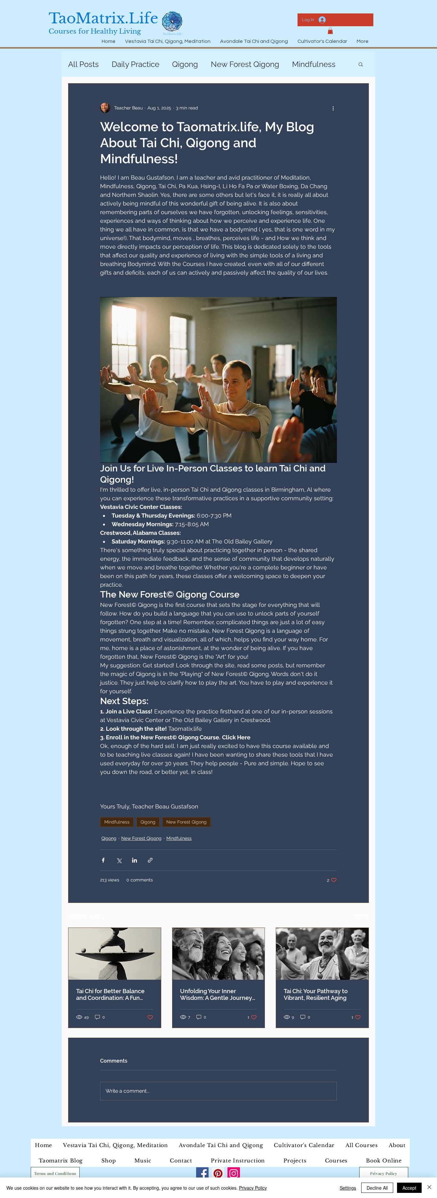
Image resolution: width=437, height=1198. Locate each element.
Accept (409, 1188)
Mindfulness (314, 64)
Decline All (377, 1188)
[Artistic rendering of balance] (114, 954)
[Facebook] (202, 1173)
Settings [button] (348, 1188)
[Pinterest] (218, 1173)
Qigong (185, 64)
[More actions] (333, 108)
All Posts (83, 64)
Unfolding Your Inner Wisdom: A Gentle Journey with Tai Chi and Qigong (216, 994)
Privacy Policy (253, 1188)
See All (361, 915)
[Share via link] (150, 860)
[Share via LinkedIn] (134, 860)
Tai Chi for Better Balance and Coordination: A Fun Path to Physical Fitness (110, 994)
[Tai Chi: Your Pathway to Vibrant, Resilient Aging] (322, 954)
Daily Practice (135, 64)
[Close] (429, 1188)
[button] (330, 31)
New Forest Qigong (245, 64)
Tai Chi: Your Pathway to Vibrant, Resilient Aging (316, 994)
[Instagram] (233, 1173)
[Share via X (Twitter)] (119, 860)
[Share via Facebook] (103, 860)
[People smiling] (218, 954)
